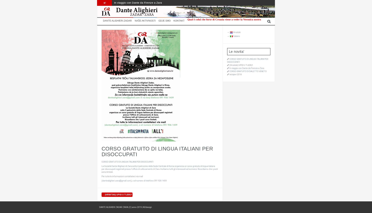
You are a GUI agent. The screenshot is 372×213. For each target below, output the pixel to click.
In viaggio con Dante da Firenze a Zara (138, 2)
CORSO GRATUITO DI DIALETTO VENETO (248, 71)
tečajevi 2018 (235, 74)
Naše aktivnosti (145, 20)
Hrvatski (237, 32)
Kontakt (179, 20)
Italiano (236, 36)
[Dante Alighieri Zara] (134, 11)
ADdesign (147, 207)
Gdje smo (165, 20)
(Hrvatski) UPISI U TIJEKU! (117, 195)
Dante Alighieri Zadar (117, 20)
